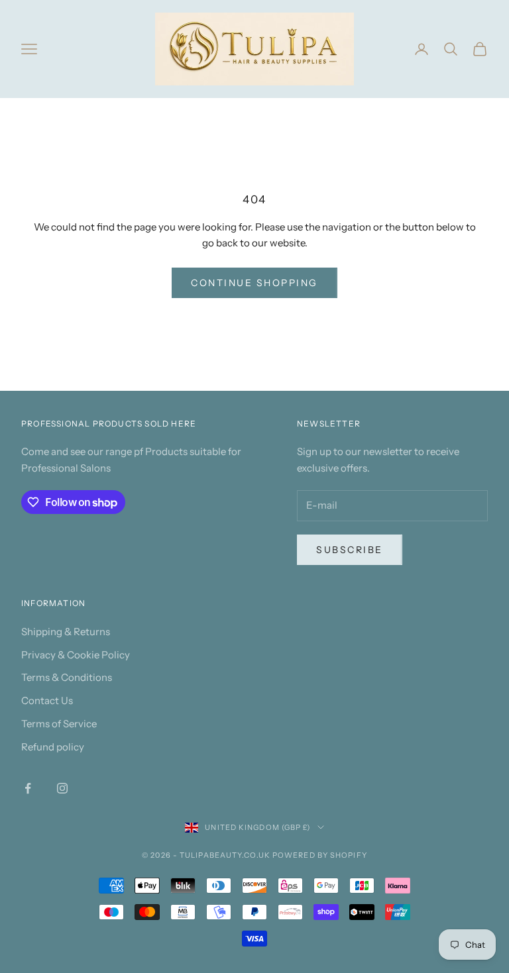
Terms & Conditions (66, 677)
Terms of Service (59, 723)
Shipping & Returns (65, 631)
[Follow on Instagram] (62, 788)
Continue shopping (254, 283)
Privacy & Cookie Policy (75, 654)
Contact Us (47, 700)
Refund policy (52, 747)
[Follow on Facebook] (27, 788)
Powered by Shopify (319, 855)
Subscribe (349, 550)
